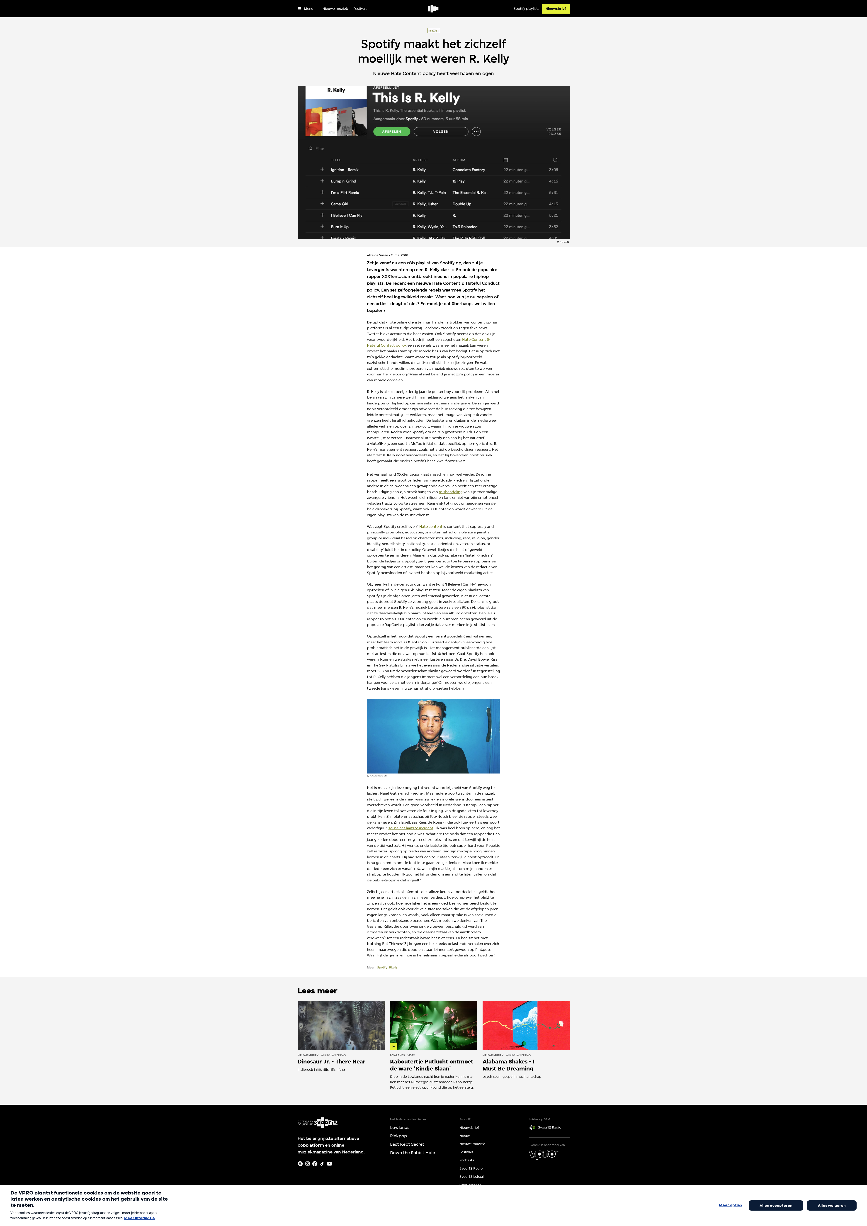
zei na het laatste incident (411, 828)
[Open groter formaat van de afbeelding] (433, 736)
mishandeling (451, 492)
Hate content (430, 526)
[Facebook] (315, 1163)
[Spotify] (300, 1163)
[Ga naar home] (433, 8)
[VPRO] (544, 1155)
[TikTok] (322, 1163)
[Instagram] (307, 1163)
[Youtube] (329, 1163)
